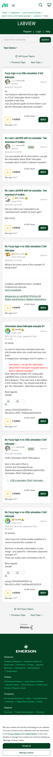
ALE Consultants (13, 290)
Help (48, 31)
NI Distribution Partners (13, 681)
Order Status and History (34, 681)
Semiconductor (34, 668)
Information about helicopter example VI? (25, 326)
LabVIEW (37, 16)
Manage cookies (26, 753)
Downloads (8, 712)
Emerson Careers (40, 698)
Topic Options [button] (10, 48)
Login (38, 31)
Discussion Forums (32, 12)
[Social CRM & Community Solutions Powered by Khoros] (26, 627)
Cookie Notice (31, 733)
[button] (7, 119)
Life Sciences (20, 668)
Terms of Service (27, 684)
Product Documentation (24, 712)
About (28, 698)
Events (39, 701)
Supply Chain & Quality (25, 701)
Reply (43, 119)
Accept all (26, 746)
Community (15, 12)
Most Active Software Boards (16, 16)
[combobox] (20, 39)
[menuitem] (40, 5)
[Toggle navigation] (14, 5)
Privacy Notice (14, 733)
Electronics (20, 664)
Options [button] (43, 82)
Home (4, 12)
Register (27, 31)
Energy (30, 664)
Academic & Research (12, 661)
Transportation (11, 671)
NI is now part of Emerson (14, 698)
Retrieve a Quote (12, 684)
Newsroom (10, 701)
